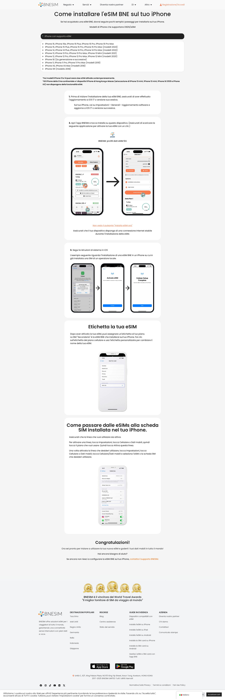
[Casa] (48, 4)
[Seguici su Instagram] (45, 685)
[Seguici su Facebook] (41, 685)
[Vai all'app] (112, 135)
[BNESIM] (50, 614)
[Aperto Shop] (73, 4)
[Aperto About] (135, 4)
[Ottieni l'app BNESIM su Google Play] (125, 666)
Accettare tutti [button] (214, 694)
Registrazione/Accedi (173, 4)
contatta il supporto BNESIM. (144, 559)
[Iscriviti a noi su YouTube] (54, 685)
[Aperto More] (151, 4)
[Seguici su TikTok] (50, 685)
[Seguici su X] (64, 685)
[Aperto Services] (91, 4)
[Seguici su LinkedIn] (59, 685)
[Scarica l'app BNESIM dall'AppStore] (100, 666)
